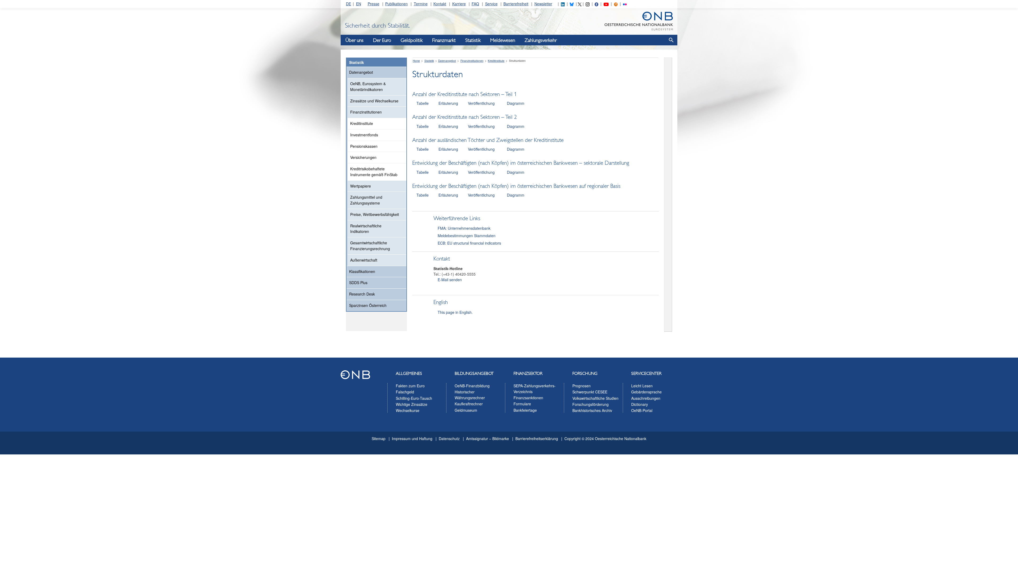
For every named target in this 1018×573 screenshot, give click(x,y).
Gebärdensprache (646, 391)
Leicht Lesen (642, 385)
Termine (421, 3)
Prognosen (581, 385)
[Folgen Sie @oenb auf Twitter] (579, 3)
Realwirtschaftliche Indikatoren (365, 228)
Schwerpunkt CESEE (589, 391)
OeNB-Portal (641, 410)
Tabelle (422, 103)
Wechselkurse (407, 410)
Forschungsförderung (590, 404)
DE (348, 3)
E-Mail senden (450, 279)
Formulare (522, 403)
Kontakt (439, 3)
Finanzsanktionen (528, 397)
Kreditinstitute (361, 123)
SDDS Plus (358, 282)
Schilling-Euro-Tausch (414, 398)
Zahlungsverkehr (541, 40)
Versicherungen (363, 157)
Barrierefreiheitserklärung (536, 438)
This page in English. (455, 312)
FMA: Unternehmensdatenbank (464, 228)
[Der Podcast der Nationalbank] (616, 3)
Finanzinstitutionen (366, 112)
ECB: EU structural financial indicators (469, 243)
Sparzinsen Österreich (368, 305)
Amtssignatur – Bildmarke (487, 438)
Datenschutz (449, 438)
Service (491, 3)
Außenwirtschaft (363, 260)
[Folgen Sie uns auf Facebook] (596, 3)
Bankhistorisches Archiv (592, 410)
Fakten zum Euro (410, 385)
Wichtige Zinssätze (411, 404)
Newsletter (543, 3)
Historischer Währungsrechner (470, 394)
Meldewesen (502, 40)
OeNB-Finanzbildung (472, 385)
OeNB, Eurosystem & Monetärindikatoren (368, 86)
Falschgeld (405, 391)
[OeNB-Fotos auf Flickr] (625, 3)
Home (416, 61)
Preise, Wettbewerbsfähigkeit (374, 214)
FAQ (475, 3)
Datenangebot (361, 72)
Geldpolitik (412, 40)
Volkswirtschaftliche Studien (595, 398)
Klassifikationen (362, 271)
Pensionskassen (364, 146)
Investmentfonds (364, 134)
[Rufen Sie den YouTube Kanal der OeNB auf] (606, 3)
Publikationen (396, 3)
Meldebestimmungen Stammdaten (466, 235)
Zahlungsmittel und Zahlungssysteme (366, 200)
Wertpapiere (360, 186)
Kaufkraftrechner (469, 403)
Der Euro (382, 40)
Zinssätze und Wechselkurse (374, 100)
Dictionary (639, 404)
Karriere (459, 3)
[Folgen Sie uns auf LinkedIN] (563, 3)
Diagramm (515, 103)
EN (358, 3)
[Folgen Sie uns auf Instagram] (587, 3)
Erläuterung (448, 103)
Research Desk (362, 294)
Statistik (473, 40)
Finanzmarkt (444, 40)
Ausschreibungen (645, 398)
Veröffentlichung (481, 103)
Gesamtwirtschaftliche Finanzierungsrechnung (370, 245)
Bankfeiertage (525, 410)
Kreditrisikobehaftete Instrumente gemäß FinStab (373, 171)
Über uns (354, 40)
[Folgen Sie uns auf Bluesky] (571, 3)
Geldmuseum (466, 410)
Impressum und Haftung (412, 438)
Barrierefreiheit (515, 3)
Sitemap (378, 438)
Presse (373, 3)
